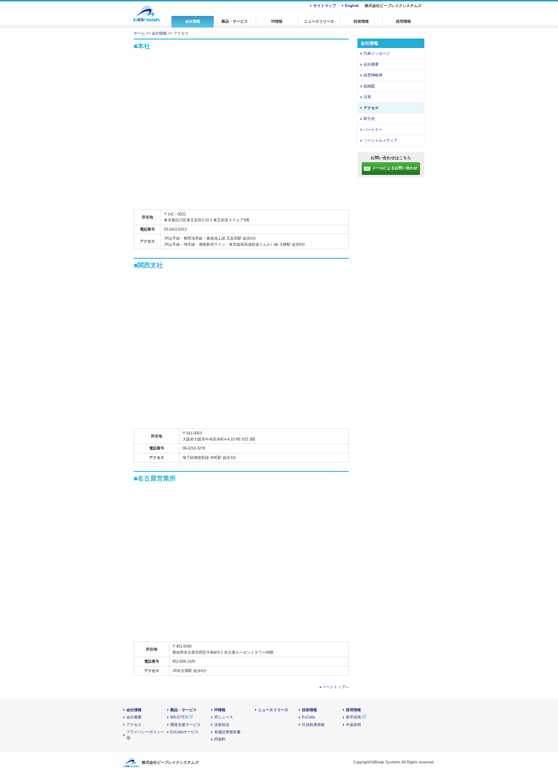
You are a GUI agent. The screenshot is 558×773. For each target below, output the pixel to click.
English (352, 5)
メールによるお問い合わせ (394, 168)
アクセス (371, 108)
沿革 (367, 97)
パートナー (373, 129)
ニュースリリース (319, 21)
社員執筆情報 (313, 724)
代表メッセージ (377, 53)
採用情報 (403, 21)
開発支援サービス (185, 724)
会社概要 (371, 64)
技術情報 (361, 21)
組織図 (369, 86)
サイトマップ (324, 5)
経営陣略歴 (373, 75)
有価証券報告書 (227, 732)
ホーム (139, 33)
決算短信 (221, 724)
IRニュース (223, 717)
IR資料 (220, 739)
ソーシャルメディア (381, 140)
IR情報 (276, 21)
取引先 (369, 118)
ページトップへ (335, 687)
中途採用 (353, 724)
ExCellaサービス (184, 732)
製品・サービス (234, 21)
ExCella (308, 717)
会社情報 (192, 21)
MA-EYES (179, 717)
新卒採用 (354, 717)
